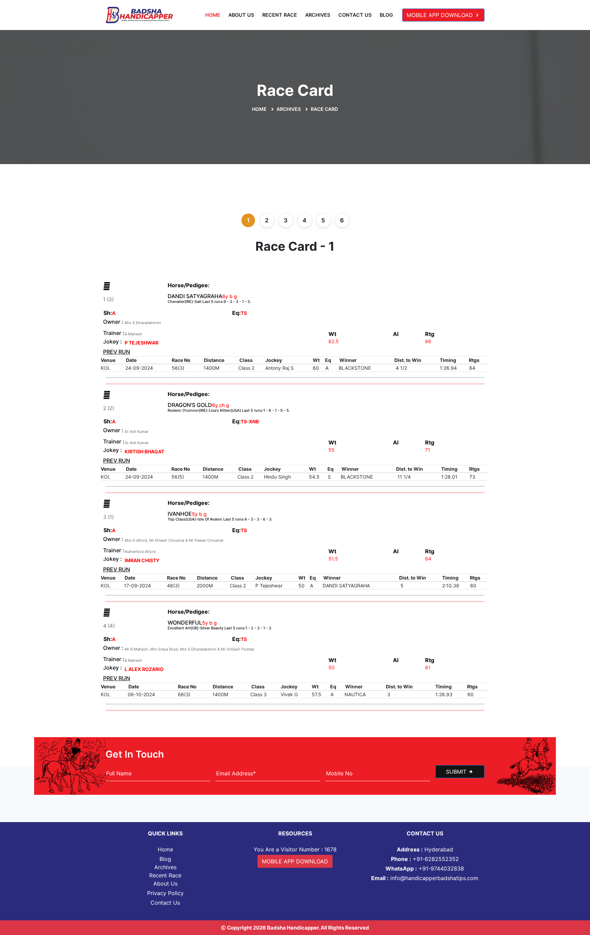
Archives (317, 15)
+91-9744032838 (424, 868)
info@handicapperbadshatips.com (424, 878)
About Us (241, 15)
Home (212, 15)
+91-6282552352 (425, 859)
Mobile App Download (441, 15)
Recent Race (279, 15)
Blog (386, 15)
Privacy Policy (165, 893)
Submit (457, 771)
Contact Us (354, 15)
